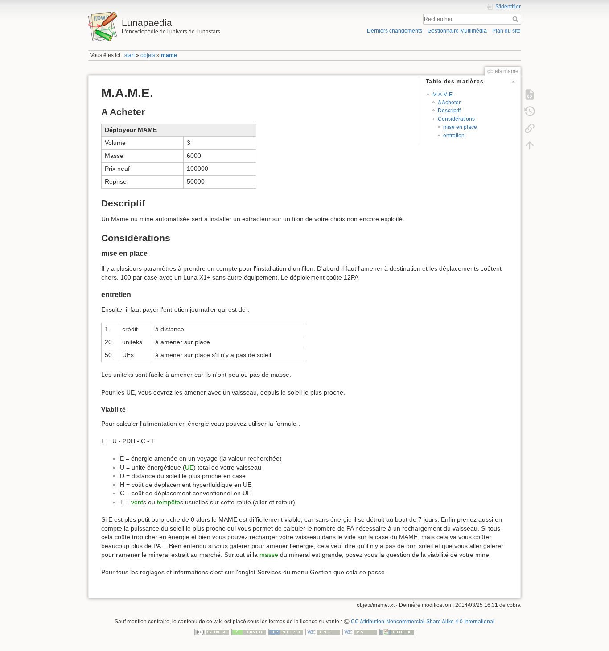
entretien (454, 135)
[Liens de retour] (529, 128)
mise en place (460, 127)
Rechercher (516, 19)
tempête (168, 502)
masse (268, 554)
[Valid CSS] (360, 632)
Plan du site (506, 31)
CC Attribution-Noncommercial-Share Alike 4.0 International (422, 621)
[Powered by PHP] (286, 632)
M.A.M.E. (443, 94)
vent (137, 502)
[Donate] (249, 632)
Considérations (456, 119)
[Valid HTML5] (323, 632)
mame (169, 55)
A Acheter (449, 102)
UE (189, 467)
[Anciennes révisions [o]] (529, 111)
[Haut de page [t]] (529, 145)
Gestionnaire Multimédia (457, 31)
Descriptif (449, 110)
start (129, 55)
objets (147, 55)
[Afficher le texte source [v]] (529, 94)
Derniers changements (394, 31)
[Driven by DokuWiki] (397, 632)
